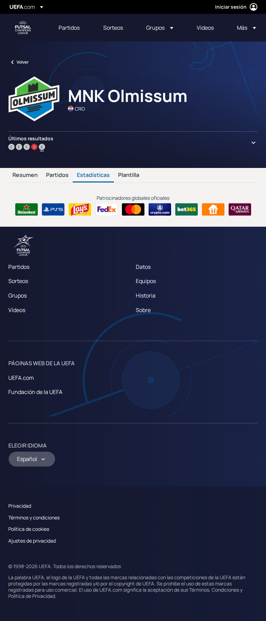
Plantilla (128, 175)
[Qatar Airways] (240, 209)
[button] (160, 27)
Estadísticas (93, 175)
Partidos (57, 175)
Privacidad (19, 505)
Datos (143, 267)
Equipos (146, 281)
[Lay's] (80, 209)
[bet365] (186, 209)
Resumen (25, 175)
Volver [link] (23, 62)
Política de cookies (28, 529)
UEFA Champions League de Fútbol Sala (22, 27)
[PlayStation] (53, 209)
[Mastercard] (133, 209)
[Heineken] (26, 209)
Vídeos (16, 310)
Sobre (143, 310)
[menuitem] (72, 27)
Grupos (17, 295)
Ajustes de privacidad (32, 540)
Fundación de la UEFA (35, 392)
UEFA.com (21, 378)
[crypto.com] (160, 209)
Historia (146, 295)
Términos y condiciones (34, 517)
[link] (69, 27)
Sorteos (18, 281)
